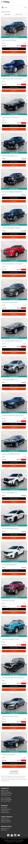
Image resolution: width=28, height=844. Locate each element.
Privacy (17, 841)
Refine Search (7, 14)
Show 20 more (14, 771)
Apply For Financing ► (6, 820)
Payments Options (14, 48)
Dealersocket (6, 840)
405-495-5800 (7, 798)
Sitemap (20, 841)
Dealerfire (21, 838)
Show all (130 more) (14, 773)
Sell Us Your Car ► (5, 819)
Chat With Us (14, 52)
